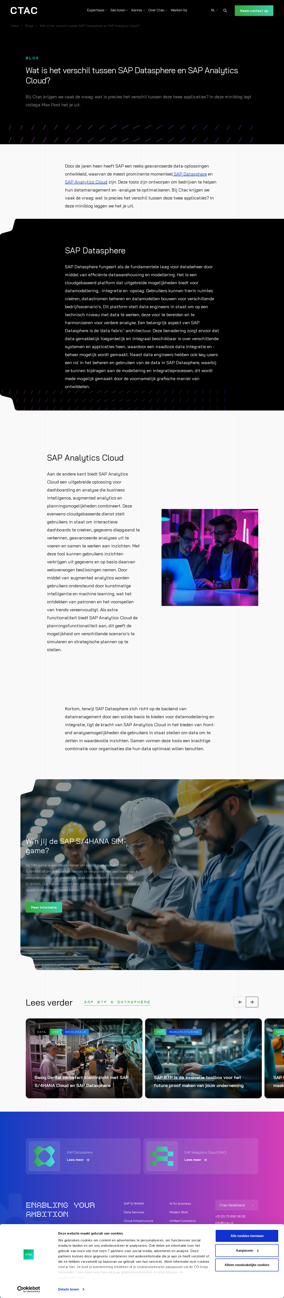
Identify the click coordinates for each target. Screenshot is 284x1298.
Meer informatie (44, 907)
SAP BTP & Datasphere (117, 1002)
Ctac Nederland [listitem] (232, 1205)
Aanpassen (244, 1250)
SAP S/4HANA (134, 1203)
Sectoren (117, 10)
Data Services (134, 1212)
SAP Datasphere (190, 174)
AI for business (180, 1203)
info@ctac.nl (224, 1223)
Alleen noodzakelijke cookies (247, 1265)
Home (15, 26)
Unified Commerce (183, 1221)
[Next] (252, 1002)
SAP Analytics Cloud (86, 182)
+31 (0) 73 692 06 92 (230, 1216)
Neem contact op (254, 11)
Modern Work (179, 1212)
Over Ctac (156, 10)
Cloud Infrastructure (138, 1221)
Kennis (137, 10)
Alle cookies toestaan (247, 1236)
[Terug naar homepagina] (24, 10)
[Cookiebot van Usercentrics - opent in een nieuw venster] (28, 1289)
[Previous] (240, 1002)
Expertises (95, 10)
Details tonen (68, 1289)
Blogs (29, 26)
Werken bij (179, 10)
